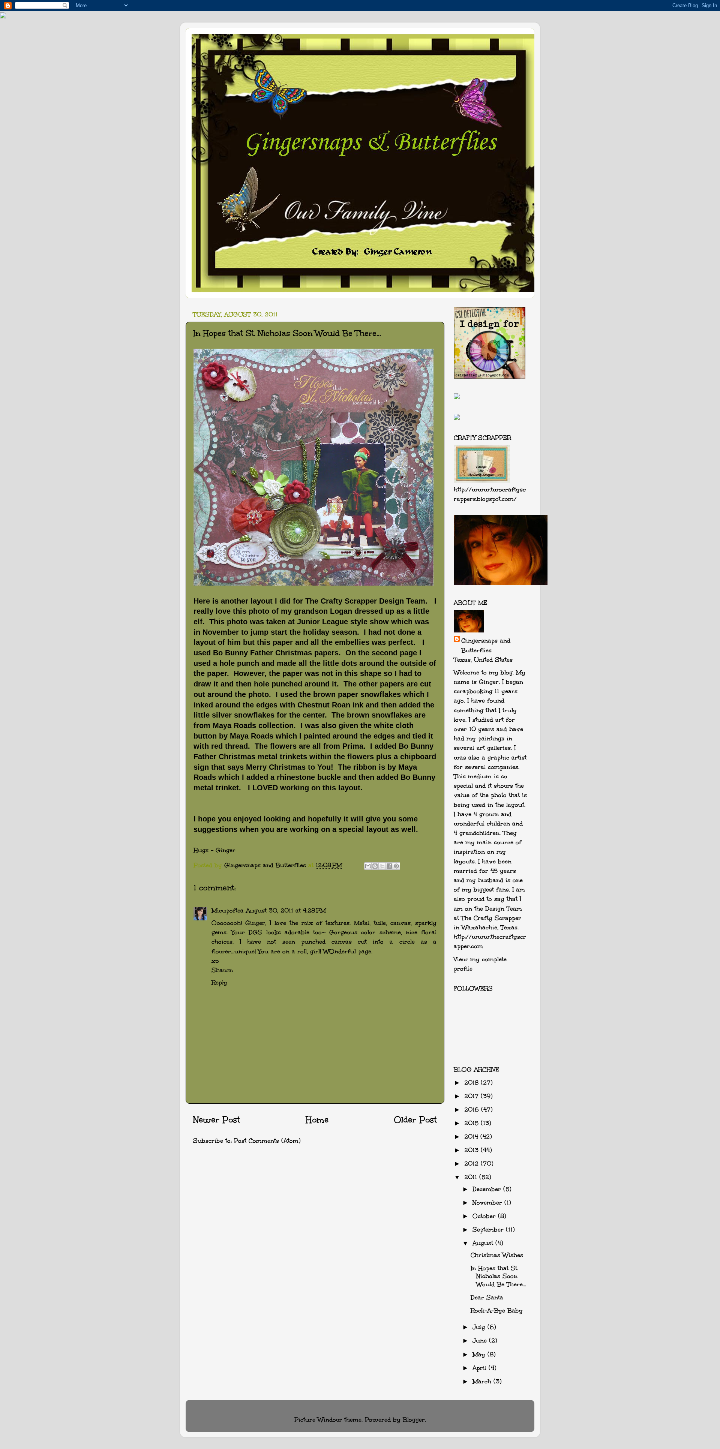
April (480, 1368)
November (488, 1202)
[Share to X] (382, 866)
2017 (472, 1096)
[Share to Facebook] (389, 866)
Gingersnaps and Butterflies (485, 645)
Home (317, 1119)
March (483, 1381)
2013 (472, 1150)
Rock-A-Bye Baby (497, 1310)
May (480, 1354)
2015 (472, 1123)
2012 (472, 1163)
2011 (471, 1177)
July (480, 1327)
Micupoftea (228, 910)
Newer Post (216, 1119)
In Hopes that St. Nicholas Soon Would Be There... (498, 1276)
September (489, 1229)
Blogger (414, 1420)
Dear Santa (487, 1297)
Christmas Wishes (497, 1255)
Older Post (415, 1119)
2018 (472, 1082)
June (480, 1340)
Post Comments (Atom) (267, 1141)
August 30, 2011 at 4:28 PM (286, 910)
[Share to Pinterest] (396, 866)
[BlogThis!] (375, 866)
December (487, 1189)
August (483, 1243)
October (485, 1216)
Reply (219, 982)
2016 (472, 1109)
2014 (472, 1136)
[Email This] (368, 866)
